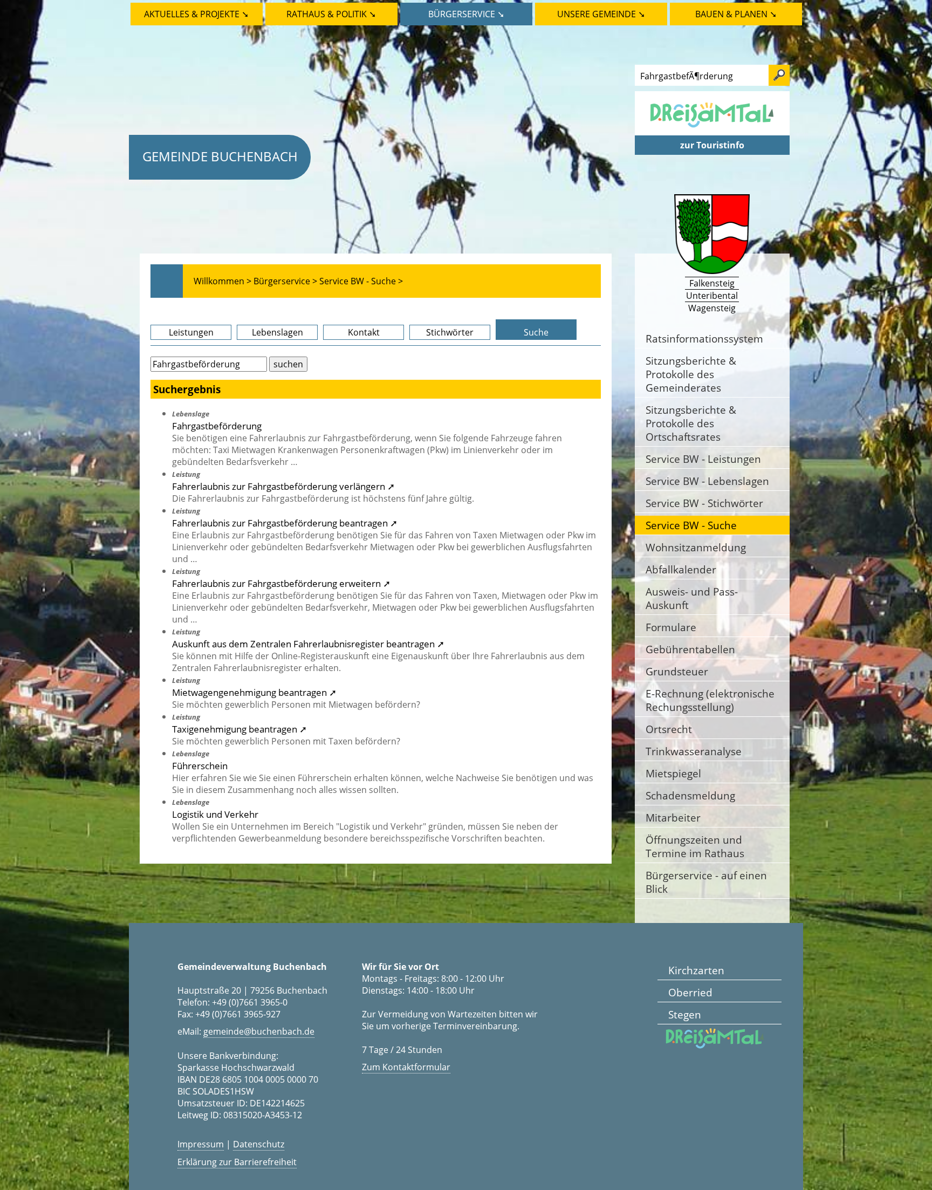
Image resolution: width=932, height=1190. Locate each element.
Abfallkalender (681, 569)
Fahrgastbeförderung (217, 425)
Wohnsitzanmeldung (696, 547)
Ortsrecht (669, 729)
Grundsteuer (677, 671)
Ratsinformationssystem (704, 338)
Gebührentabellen (690, 649)
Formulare (671, 627)
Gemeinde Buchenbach (220, 156)
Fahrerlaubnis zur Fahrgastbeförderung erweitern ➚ (281, 583)
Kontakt (364, 332)
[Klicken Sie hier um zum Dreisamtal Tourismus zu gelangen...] (712, 129)
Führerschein (200, 765)
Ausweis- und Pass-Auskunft (692, 598)
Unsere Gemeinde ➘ (601, 14)
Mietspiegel (673, 773)
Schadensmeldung (690, 795)
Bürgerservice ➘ (466, 14)
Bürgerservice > (285, 281)
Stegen (684, 1014)
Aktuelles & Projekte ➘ (196, 14)
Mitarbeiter (673, 817)
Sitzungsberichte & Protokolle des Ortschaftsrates (691, 423)
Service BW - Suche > (361, 281)
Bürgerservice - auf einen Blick (706, 881)
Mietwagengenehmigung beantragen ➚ (254, 692)
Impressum (200, 1144)
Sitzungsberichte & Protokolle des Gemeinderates (691, 374)
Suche (536, 332)
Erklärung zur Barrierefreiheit (237, 1162)
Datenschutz (258, 1144)
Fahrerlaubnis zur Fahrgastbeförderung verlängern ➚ (283, 486)
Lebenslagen (277, 332)
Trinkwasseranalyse (694, 751)
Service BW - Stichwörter (704, 503)
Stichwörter (450, 332)
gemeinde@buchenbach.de (258, 1031)
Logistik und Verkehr (215, 814)
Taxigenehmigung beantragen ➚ (239, 728)
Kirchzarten (696, 970)
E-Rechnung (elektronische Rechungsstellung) (710, 700)
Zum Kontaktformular (406, 1067)
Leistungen (191, 332)
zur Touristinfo (712, 145)
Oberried (690, 992)
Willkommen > (222, 281)
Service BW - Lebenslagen (707, 481)
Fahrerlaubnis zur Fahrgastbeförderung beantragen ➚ (285, 522)
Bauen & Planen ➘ (736, 14)
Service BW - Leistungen (703, 459)
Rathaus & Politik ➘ (331, 14)
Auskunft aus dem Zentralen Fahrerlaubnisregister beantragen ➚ (308, 643)
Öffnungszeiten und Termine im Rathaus (695, 846)
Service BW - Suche (691, 525)
